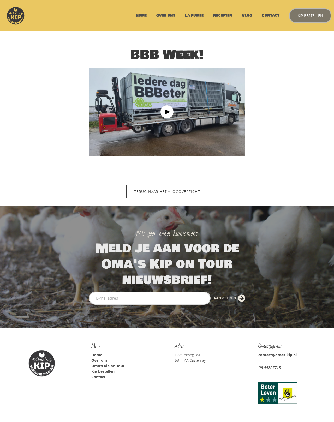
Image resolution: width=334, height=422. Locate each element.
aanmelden (225, 298)
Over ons (165, 15)
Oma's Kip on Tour (107, 365)
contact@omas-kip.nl (277, 354)
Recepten (222, 15)
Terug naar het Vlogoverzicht (167, 191)
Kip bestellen (310, 15)
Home (141, 15)
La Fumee (194, 15)
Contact (270, 15)
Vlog (247, 15)
